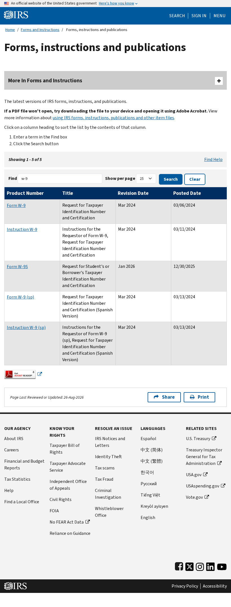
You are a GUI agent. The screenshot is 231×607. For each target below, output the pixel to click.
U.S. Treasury (198, 439)
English (148, 517)
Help (9, 490)
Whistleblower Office (109, 512)
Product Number (25, 193)
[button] (199, 16)
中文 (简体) (152, 450)
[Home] (16, 14)
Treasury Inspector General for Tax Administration (204, 456)
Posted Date (187, 193)
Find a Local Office (21, 502)
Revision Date (133, 193)
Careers (11, 450)
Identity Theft (108, 457)
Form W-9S (17, 267)
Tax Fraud (104, 479)
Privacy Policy (185, 586)
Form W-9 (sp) (20, 297)
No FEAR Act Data (67, 522)
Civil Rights (61, 499)
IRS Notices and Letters (110, 442)
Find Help (213, 159)
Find (12, 178)
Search (177, 16)
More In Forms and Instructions (45, 80)
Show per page (120, 178)
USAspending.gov (202, 486)
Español (148, 439)
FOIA (54, 511)
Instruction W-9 (22, 229)
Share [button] (168, 397)
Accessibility (215, 586)
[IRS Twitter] (189, 565)
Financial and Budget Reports (24, 464)
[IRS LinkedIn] (210, 565)
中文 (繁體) (152, 461)
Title (67, 193)
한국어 (147, 472)
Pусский (149, 484)
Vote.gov (194, 497)
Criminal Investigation (108, 493)
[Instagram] (200, 565)
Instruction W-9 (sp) (26, 327)
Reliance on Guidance (70, 533)
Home (10, 29)
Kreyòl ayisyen (154, 506)
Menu (219, 16)
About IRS (13, 439)
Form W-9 (16, 205)
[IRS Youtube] (222, 565)
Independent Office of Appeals (68, 484)
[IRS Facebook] (179, 565)
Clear (194, 179)
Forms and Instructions (40, 29)
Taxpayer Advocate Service (68, 466)
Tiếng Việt (150, 495)
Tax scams (105, 468)
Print (203, 397)
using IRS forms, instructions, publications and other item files (113, 118)
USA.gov (193, 475)
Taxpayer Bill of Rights (65, 448)
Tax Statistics (17, 479)
